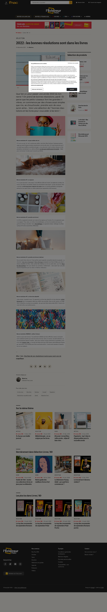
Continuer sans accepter (73, 63)
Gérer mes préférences (37, 89)
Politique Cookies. (71, 77)
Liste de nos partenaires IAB (37, 85)
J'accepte (72, 89)
